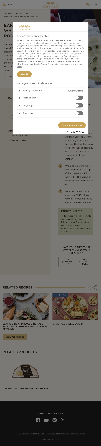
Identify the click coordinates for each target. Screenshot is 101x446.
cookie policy (67, 64)
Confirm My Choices (72, 125)
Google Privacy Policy (43, 64)
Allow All (24, 74)
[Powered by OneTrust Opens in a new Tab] (77, 132)
